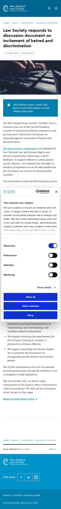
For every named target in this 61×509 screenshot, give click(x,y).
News (15, 23)
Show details (44, 287)
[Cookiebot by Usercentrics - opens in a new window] (37, 192)
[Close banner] (56, 192)
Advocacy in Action (47, 23)
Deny (30, 315)
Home (6, 23)
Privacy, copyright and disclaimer (21, 495)
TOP (51, 449)
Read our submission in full (18, 399)
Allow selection (30, 306)
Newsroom (27, 23)
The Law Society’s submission (20, 148)
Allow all (30, 296)
